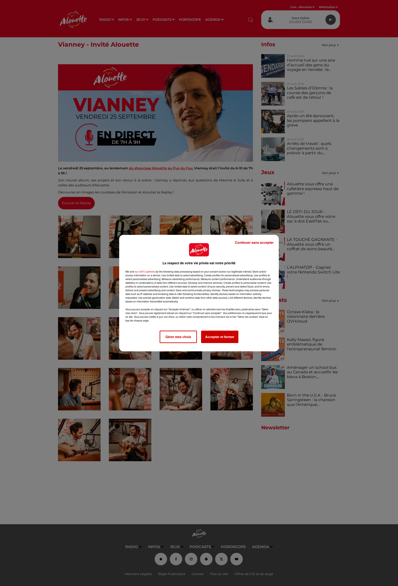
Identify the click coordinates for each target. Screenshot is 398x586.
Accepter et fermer (219, 336)
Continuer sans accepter (254, 242)
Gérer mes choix (178, 336)
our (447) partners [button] (145, 271)
